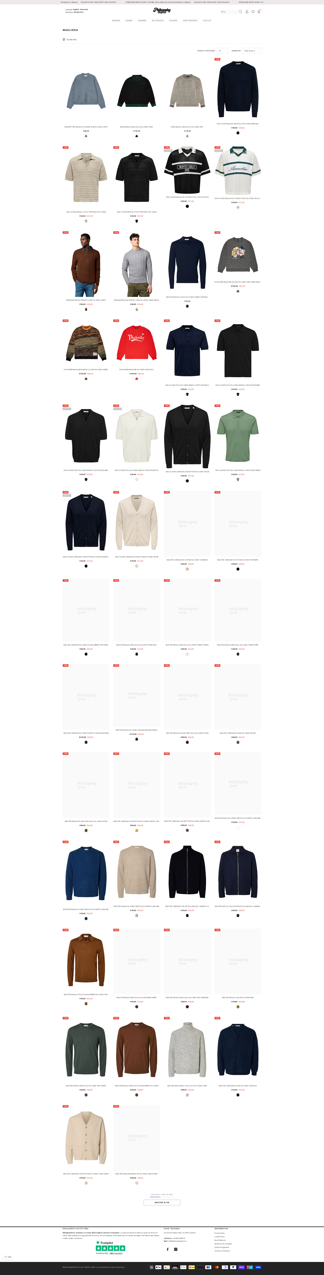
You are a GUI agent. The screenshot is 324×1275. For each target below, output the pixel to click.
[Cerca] (231, 12)
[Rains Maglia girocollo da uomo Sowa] (136, 91)
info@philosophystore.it (177, 1241)
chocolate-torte (187, 742)
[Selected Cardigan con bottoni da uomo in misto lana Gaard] (136, 785)
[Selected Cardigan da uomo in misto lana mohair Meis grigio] (86, 697)
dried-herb (238, 1007)
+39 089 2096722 (178, 1238)
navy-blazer (187, 306)
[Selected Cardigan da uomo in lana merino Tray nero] (86, 610)
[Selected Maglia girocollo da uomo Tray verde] (86, 1050)
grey (238, 291)
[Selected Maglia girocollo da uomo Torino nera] (238, 610)
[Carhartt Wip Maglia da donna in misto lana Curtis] (86, 91)
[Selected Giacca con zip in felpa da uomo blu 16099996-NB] (238, 872)
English (76, 9)
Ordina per (236, 51)
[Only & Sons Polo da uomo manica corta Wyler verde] (238, 435)
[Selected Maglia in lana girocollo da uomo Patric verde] (86, 785)
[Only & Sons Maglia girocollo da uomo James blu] (238, 89)
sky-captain (187, 915)
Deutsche (84, 9)
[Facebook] (167, 1249)
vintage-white (187, 136)
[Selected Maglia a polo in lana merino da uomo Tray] (86, 960)
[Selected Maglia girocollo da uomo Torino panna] (187, 610)
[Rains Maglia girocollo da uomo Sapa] (187, 91)
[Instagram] (175, 1249)
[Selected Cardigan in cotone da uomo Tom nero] (238, 524)
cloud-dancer (137, 479)
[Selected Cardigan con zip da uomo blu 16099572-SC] (187, 872)
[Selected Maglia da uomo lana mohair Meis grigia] (136, 695)
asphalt (86, 742)
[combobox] (229, 12)
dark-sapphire (238, 133)
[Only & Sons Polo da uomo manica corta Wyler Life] (136, 435)
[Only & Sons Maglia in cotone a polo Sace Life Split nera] (187, 170)
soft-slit (86, 1004)
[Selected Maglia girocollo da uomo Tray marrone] (187, 961)
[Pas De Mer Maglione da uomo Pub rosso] (136, 342)
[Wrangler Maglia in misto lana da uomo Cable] (86, 264)
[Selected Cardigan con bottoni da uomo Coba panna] (86, 1138)
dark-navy (187, 394)
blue (86, 136)
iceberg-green (238, 479)
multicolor (86, 379)
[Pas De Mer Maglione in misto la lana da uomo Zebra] (86, 342)
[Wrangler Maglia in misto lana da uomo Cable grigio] (136, 264)
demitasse (187, 1007)
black (137, 221)
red (137, 379)
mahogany (86, 309)
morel (238, 742)
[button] (222, 51)
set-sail (86, 918)
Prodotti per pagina (206, 51)
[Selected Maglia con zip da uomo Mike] (238, 961)
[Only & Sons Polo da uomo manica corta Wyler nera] (238, 350)
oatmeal (187, 569)
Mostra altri (162, 1202)
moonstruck (187, 1095)
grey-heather (137, 309)
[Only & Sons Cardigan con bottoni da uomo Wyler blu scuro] (86, 522)
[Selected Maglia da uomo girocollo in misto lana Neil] (238, 783)
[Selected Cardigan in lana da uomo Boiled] (238, 697)
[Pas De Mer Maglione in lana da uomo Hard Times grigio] (238, 255)
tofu (137, 1183)
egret (187, 654)
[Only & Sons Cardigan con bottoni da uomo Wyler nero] (187, 436)
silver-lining (86, 221)
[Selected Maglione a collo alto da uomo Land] (187, 1050)
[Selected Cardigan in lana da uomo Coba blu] (238, 1050)
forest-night (137, 1007)
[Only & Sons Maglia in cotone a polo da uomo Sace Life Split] (238, 170)
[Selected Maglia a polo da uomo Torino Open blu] (187, 262)
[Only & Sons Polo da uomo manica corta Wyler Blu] (187, 350)
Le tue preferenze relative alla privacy (111, 1267)
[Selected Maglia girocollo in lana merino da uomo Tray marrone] (136, 1050)
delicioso (187, 830)
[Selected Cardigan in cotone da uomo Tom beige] (187, 524)
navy (137, 654)
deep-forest (86, 1095)
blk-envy (137, 136)
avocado (86, 830)
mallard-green (238, 207)
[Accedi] (247, 11)
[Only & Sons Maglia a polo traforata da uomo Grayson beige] (86, 177)
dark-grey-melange (238, 827)
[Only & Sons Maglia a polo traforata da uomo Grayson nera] (136, 177)
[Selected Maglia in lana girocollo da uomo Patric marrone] (187, 697)
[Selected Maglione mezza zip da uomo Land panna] (136, 1138)
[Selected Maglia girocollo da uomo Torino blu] (136, 610)
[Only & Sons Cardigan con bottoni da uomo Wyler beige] (136, 522)
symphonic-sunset (137, 830)
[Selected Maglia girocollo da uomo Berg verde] (136, 961)
